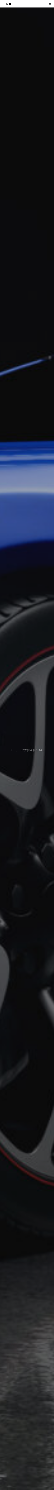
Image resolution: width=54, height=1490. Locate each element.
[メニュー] (50, 3)
